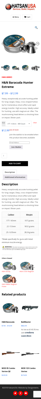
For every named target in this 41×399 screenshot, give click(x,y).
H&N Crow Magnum (26, 271)
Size (3, 123)
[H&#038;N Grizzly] (9, 265)
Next (39, 67)
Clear (35, 123)
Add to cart (15, 163)
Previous (2, 67)
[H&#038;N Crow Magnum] (27, 265)
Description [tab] (10, 172)
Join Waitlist (16, 147)
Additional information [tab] (15, 177)
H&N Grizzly (6, 271)
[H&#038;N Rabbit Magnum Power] (9, 278)
